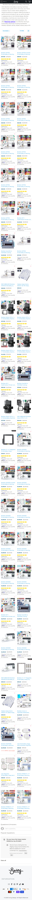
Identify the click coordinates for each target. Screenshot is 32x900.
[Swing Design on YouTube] (23, 884)
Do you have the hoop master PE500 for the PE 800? (16, 840)
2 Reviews (3, 781)
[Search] (26, 1)
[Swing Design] (16, 1)
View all (3, 860)
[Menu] (1, 1)
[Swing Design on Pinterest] (17, 884)
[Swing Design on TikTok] (20, 884)
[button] (28, 30)
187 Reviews (4, 60)
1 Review (3, 292)
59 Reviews (20, 193)
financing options (10, 21)
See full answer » (23, 850)
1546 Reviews (20, 589)
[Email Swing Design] (9, 884)
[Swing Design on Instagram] (14, 884)
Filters (22, 30)
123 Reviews (4, 718)
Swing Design (12, 897)
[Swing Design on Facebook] (12, 884)
